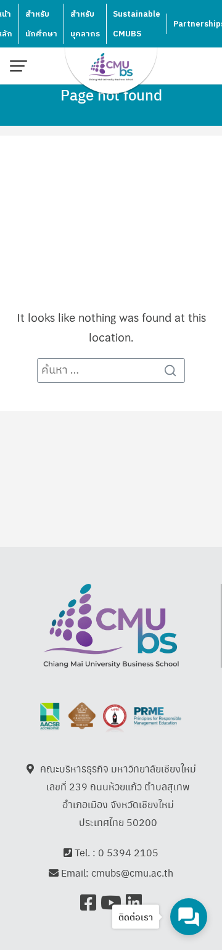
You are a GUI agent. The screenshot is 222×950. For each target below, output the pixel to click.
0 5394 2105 (128, 852)
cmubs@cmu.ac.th (132, 873)
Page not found (111, 94)
